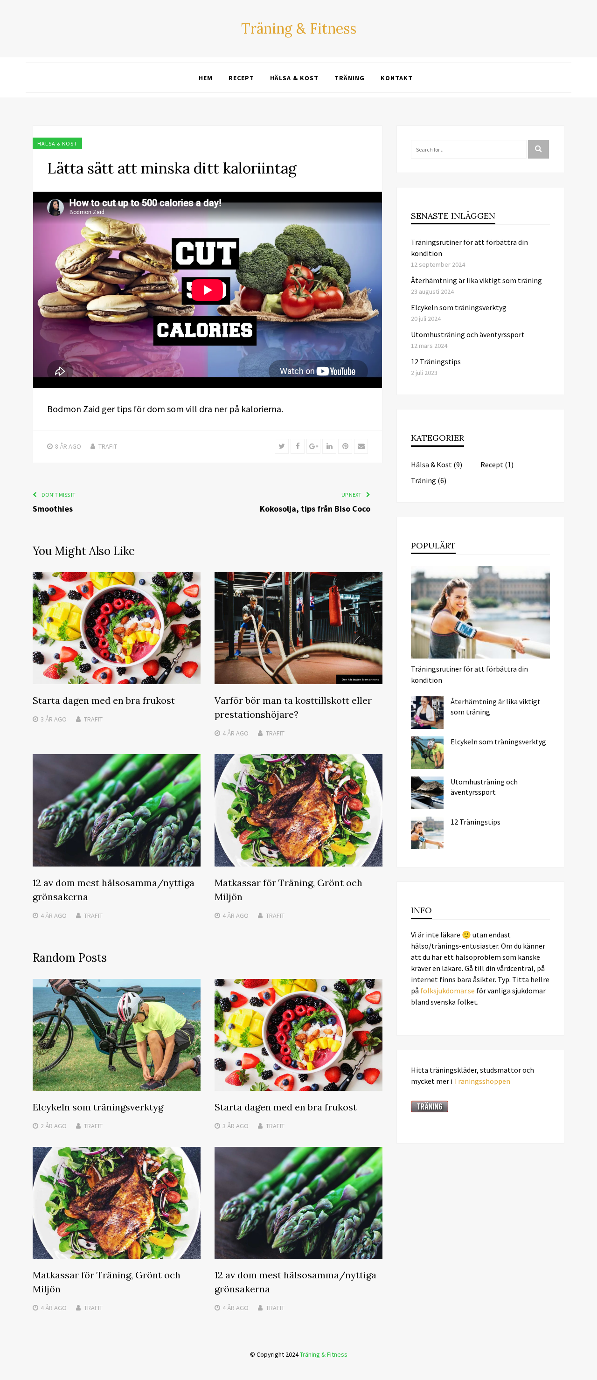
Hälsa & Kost (294, 78)
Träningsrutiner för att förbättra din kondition (469, 674)
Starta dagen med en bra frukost (104, 700)
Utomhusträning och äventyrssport (468, 334)
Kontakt (397, 78)
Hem (206, 78)
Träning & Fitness (298, 28)
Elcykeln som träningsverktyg (98, 1107)
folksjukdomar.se (447, 990)
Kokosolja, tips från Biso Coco (315, 508)
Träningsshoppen (482, 1081)
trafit (107, 446)
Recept (241, 78)
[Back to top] (587, 1370)
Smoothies (53, 508)
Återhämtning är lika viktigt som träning (476, 280)
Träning (349, 78)
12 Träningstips (436, 361)
